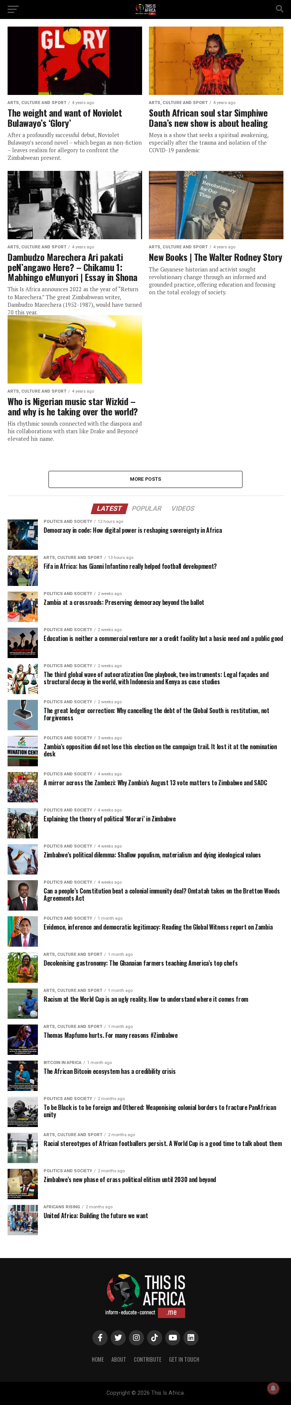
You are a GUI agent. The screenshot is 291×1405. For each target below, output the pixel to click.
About (118, 1359)
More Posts (145, 479)
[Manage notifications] (273, 1388)
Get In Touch (184, 1359)
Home (98, 1359)
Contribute (147, 1359)
